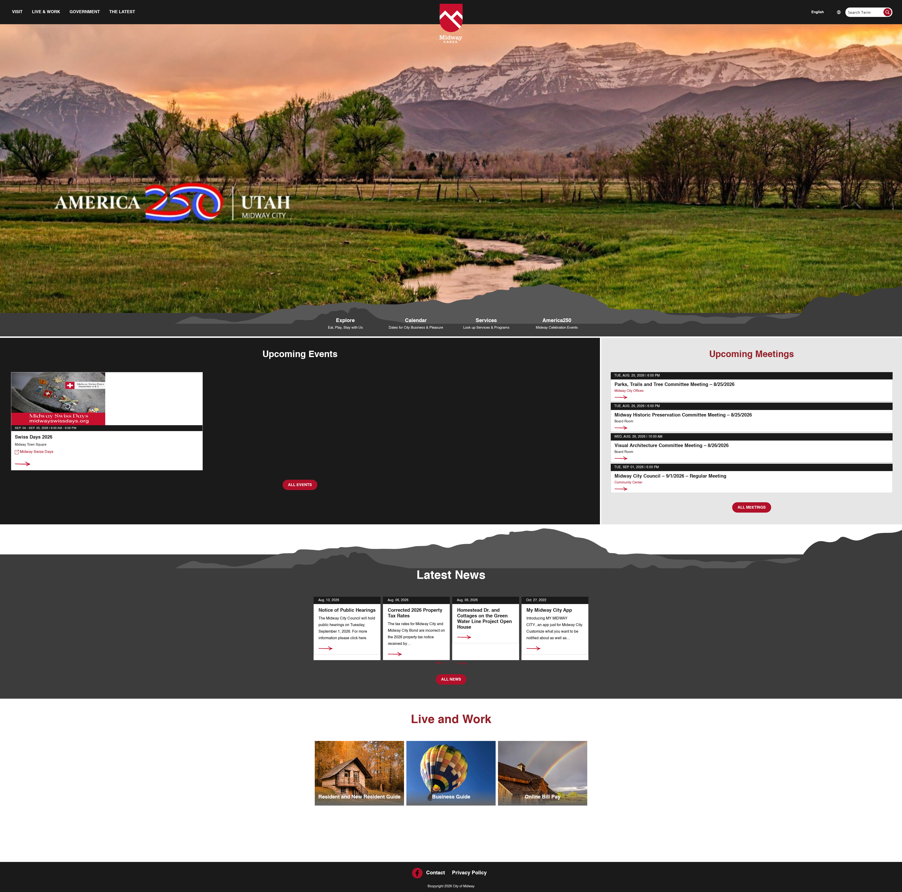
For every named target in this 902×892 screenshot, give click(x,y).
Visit (17, 12)
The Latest (122, 12)
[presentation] (441, 663)
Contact (435, 873)
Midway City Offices (629, 391)
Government (85, 12)
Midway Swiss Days (36, 452)
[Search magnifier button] (887, 12)
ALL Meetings (752, 508)
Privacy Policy (469, 873)
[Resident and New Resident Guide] (359, 773)
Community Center (628, 482)
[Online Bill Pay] (542, 773)
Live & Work (46, 12)
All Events (300, 485)
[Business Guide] (451, 773)
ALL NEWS (451, 680)
